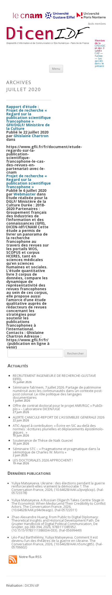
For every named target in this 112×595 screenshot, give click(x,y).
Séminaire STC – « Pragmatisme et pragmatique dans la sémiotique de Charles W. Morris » (56, 450)
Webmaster (25, 194)
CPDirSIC (100, 45)
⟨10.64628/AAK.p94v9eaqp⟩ (32, 510)
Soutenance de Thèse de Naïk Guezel (43, 440)
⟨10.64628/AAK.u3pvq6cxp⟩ (74, 490)
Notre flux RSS (30, 556)
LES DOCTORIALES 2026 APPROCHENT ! (43, 460)
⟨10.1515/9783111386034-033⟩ (34, 530)
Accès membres (97, 24)
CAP (97, 53)
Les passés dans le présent (99, 62)
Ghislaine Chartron (31, 135)
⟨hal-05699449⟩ (70, 530)
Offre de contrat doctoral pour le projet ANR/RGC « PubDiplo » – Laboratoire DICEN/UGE (58, 407)
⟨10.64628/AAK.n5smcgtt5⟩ (74, 544)
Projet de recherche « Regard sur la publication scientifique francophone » (28, 181)
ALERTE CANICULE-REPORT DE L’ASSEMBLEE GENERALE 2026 (58, 417)
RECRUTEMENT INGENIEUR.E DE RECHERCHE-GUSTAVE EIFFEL (54, 377)
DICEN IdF (32, 585)
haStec (99, 56)
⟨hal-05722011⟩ (65, 510)
